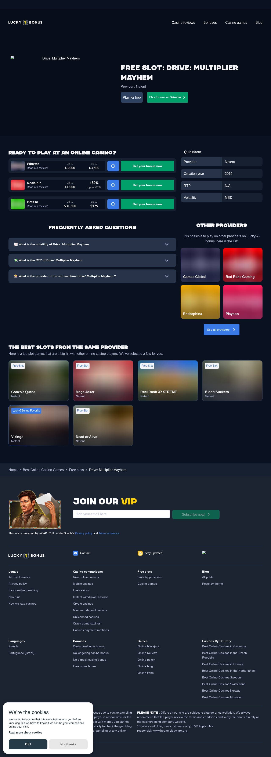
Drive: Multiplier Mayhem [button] (107, 470)
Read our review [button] (37, 168)
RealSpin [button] (34, 183)
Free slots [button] (76, 470)
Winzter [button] (33, 164)
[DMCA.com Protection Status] (232, 556)
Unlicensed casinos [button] (86, 617)
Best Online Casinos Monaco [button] (221, 697)
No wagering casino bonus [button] (91, 653)
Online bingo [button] (146, 666)
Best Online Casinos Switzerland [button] (224, 684)
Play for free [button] (132, 97)
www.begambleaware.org (170, 730)
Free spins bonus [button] (84, 666)
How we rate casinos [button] (22, 603)
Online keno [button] (146, 672)
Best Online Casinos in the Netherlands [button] (228, 670)
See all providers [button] (218, 329)
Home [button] (13, 470)
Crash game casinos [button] (87, 623)
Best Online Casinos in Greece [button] (222, 664)
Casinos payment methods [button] (91, 630)
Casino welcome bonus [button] (88, 646)
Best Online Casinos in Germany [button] (224, 646)
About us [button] (14, 597)
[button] (25, 22)
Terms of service (109, 533)
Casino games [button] (147, 583)
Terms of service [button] (19, 577)
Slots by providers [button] (150, 577)
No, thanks (68, 744)
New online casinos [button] (86, 577)
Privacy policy (84, 533)
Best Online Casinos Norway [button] (221, 690)
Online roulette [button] (147, 653)
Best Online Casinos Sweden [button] (221, 677)
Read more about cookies (25, 732)
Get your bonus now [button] (147, 166)
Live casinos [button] (81, 590)
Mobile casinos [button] (83, 583)
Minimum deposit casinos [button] (90, 610)
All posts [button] (207, 577)
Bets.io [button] (32, 202)
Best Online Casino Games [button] (43, 470)
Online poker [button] (146, 659)
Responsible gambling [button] (23, 590)
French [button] (13, 646)
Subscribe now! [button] (193, 514)
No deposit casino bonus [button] (89, 659)
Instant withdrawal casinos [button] (90, 597)
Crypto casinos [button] (83, 603)
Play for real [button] (165, 97)
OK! (28, 744)
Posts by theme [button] (212, 583)
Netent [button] (141, 86)
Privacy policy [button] (17, 583)
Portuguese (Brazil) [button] (21, 653)
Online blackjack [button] (148, 646)
